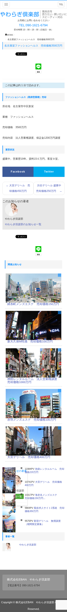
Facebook (18, 171)
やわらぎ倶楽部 (27, 544)
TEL (61, 4)
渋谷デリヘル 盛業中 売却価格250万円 (50, 188)
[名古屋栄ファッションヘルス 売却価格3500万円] (33, 287)
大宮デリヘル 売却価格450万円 (18, 188)
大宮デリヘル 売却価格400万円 (30, 457)
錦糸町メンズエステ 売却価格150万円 (33, 304)
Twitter (49, 171)
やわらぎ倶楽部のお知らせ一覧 (23, 224)
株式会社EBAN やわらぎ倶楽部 (28, 579)
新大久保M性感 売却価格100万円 (30, 341)
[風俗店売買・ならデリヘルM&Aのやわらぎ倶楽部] (33, 14)
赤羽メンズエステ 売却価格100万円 (31, 419)
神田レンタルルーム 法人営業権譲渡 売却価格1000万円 (33, 380)
